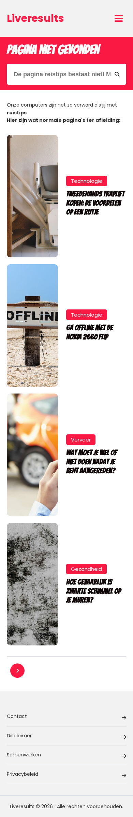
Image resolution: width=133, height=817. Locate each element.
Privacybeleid (22, 774)
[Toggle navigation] (118, 18)
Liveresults (35, 18)
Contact (17, 716)
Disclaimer (19, 735)
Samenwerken (24, 754)
